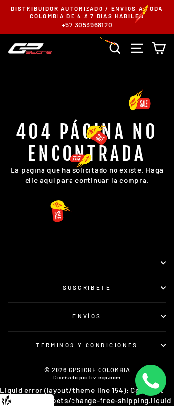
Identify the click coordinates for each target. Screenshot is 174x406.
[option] (87, 17)
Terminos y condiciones (87, 345)
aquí (47, 180)
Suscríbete (87, 287)
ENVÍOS (87, 316)
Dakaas (43, 400)
